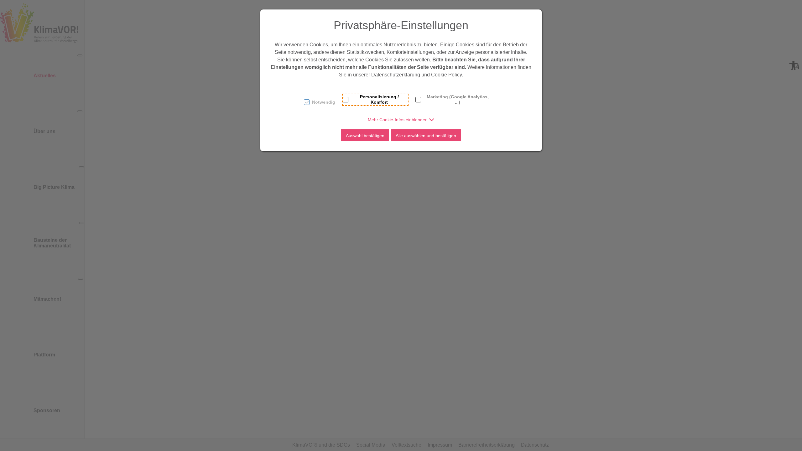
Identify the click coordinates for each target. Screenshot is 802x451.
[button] (401, 119)
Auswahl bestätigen (365, 135)
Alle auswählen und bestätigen (426, 135)
